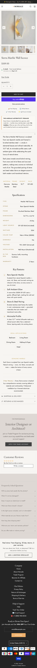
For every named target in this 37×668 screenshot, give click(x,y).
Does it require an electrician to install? (13, 501)
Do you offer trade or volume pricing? (13, 531)
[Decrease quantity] (4, 86)
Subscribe (18, 635)
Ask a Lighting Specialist (18, 555)
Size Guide (5, 77)
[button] (3, 27)
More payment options (18, 104)
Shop (29, 2)
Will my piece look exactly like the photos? (14, 491)
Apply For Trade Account (18, 444)
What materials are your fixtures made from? (15, 516)
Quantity (5, 82)
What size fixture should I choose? (11, 506)
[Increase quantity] (11, 86)
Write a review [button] (18, 466)
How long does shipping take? (10, 521)
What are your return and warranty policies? (14, 526)
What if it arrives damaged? (10, 496)
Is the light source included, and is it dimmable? (16, 511)
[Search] (30, 6)
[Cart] (35, 6)
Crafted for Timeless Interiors (19, 665)
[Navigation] (2, 6)
